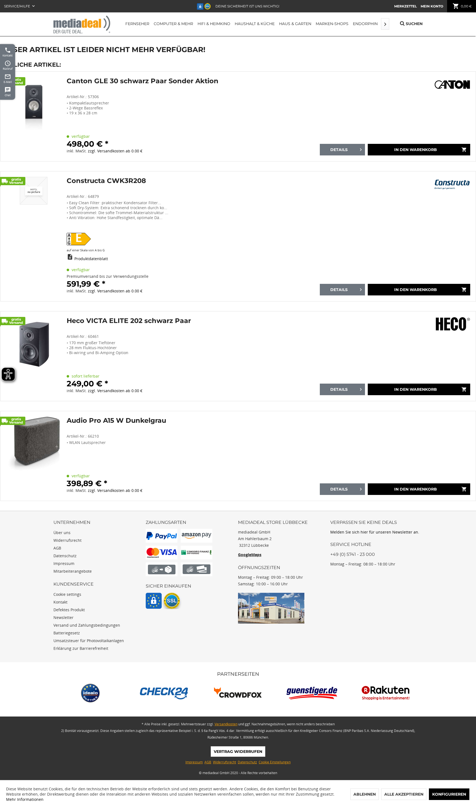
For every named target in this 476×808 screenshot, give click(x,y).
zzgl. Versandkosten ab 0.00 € (115, 150)
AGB (57, 548)
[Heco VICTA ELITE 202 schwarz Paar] (33, 356)
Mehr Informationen (25, 799)
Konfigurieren (449, 794)
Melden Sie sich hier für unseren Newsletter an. (374, 532)
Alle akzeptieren (403, 794)
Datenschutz (65, 555)
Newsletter (63, 617)
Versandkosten (226, 724)
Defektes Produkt (69, 609)
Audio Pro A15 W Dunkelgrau (116, 420)
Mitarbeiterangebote (72, 571)
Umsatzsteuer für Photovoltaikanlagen (88, 640)
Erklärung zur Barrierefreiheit (80, 648)
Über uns (62, 532)
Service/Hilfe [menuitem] (17, 6)
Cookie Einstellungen (275, 762)
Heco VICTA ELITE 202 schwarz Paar (129, 321)
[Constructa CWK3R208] (33, 236)
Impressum (63, 563)
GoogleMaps (249, 554)
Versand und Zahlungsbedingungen (86, 625)
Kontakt (60, 602)
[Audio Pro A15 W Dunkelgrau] (33, 456)
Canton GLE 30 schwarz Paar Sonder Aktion (142, 81)
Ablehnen (364, 794)
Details (339, 149)
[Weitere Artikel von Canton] (452, 84)
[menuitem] (405, 6)
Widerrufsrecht (67, 540)
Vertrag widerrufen (238, 751)
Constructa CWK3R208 (106, 181)
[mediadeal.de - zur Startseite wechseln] (81, 24)
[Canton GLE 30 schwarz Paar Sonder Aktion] (33, 116)
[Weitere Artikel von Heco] (452, 324)
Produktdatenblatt (91, 258)
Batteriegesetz (66, 632)
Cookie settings (67, 594)
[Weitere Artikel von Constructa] (452, 184)
